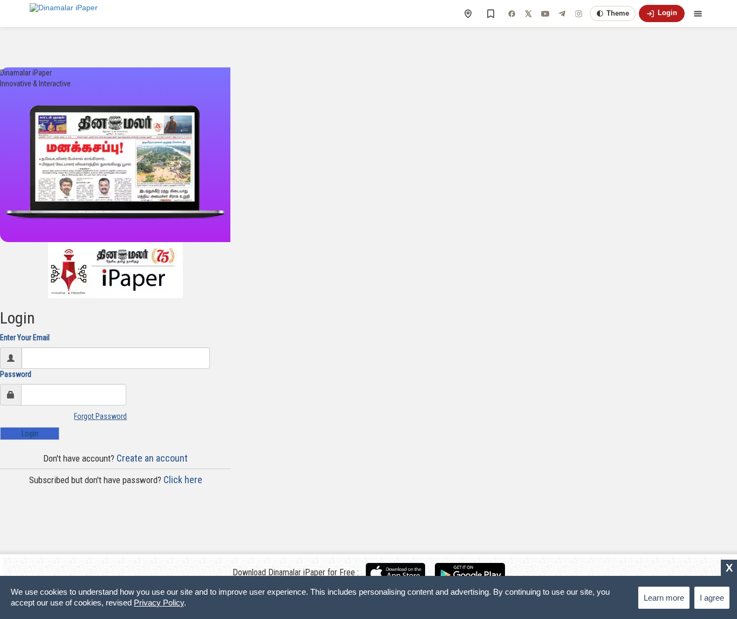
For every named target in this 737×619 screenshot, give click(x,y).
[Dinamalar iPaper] (64, 13)
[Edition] (467, 13)
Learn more (664, 597)
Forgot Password (100, 416)
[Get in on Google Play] (470, 572)
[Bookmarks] (490, 13)
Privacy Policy (159, 602)
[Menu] (697, 13)
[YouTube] (545, 13)
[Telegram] (562, 13)
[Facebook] (511, 13)
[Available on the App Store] (399, 572)
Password (15, 374)
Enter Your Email (25, 337)
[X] (528, 13)
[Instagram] (578, 13)
